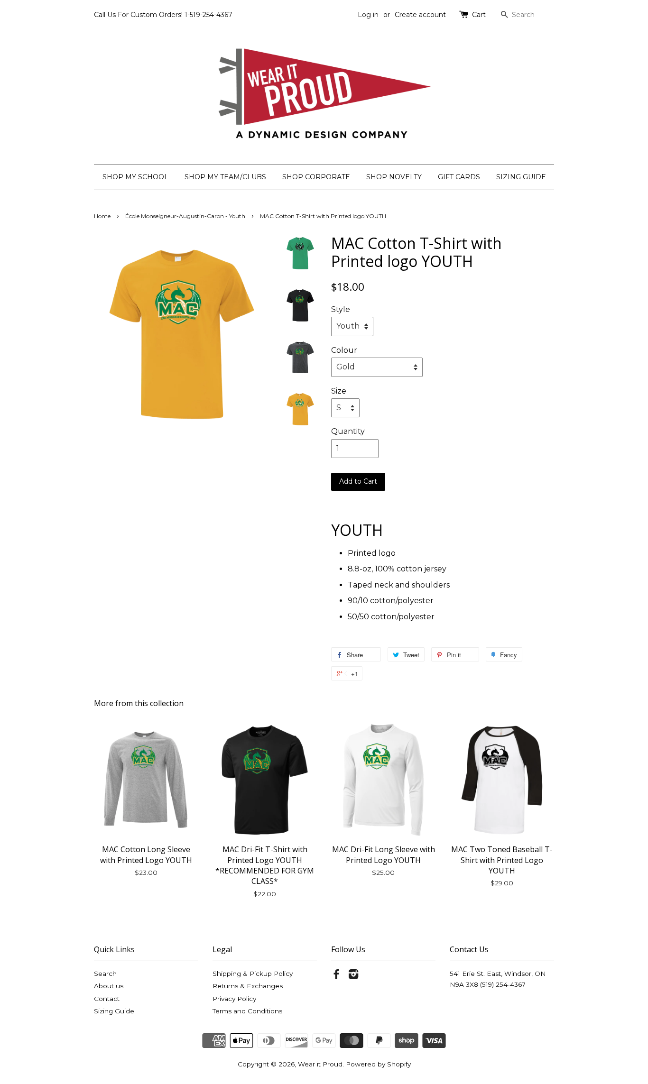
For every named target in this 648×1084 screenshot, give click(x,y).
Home (102, 216)
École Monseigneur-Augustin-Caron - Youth (185, 216)
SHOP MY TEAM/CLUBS (225, 177)
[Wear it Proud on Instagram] (353, 976)
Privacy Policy (234, 998)
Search (105, 973)
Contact (107, 998)
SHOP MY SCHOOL (135, 177)
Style (340, 309)
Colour (344, 350)
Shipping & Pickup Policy (253, 973)
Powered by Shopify (378, 1064)
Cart (479, 14)
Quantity (348, 431)
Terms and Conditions (247, 1011)
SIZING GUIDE (521, 177)
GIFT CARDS (459, 177)
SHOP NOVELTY (394, 177)
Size (338, 390)
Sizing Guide (114, 1011)
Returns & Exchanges (248, 986)
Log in (368, 14)
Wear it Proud (320, 1064)
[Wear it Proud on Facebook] (336, 976)
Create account (420, 14)
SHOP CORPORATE (316, 177)
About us (108, 986)
